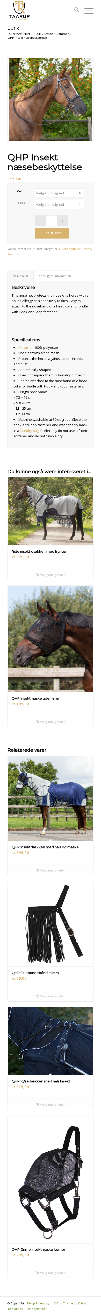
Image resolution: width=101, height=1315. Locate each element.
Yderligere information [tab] (55, 276)
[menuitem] (74, 10)
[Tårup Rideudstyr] (42, 10)
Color (22, 191)
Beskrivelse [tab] (20, 276)
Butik (13, 28)
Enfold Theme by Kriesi (69, 1303)
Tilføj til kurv (52, 233)
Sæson (86, 249)
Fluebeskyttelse (70, 249)
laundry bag (29, 430)
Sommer (14, 254)
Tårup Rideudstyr (39, 1303)
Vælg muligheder (52, 575)
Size (21, 202)
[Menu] (86, 10)
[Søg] (74, 10)
